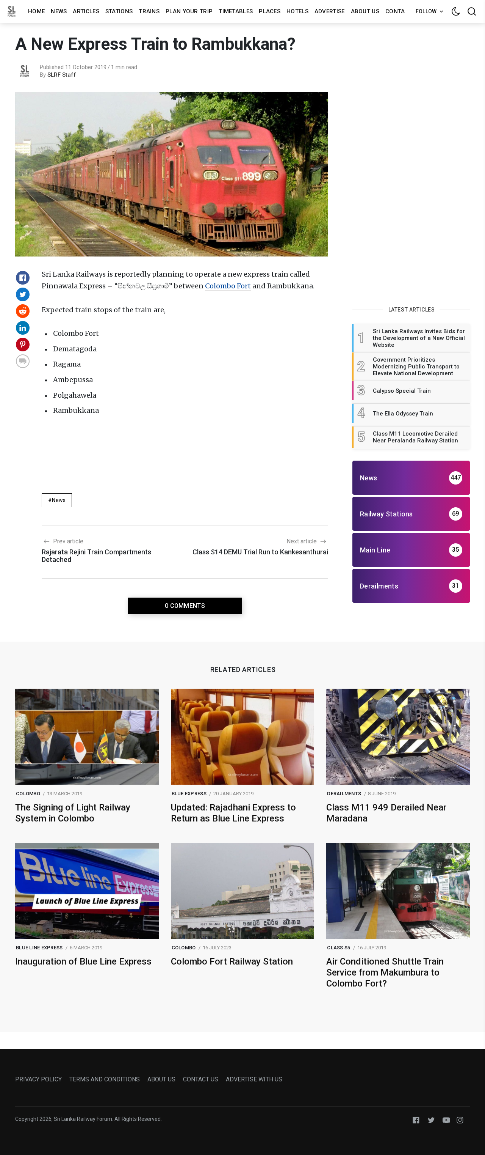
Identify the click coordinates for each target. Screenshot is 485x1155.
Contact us (403, 11)
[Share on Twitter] (23, 294)
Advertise (329, 11)
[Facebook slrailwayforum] (416, 1119)
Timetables (236, 11)
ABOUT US (161, 1079)
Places (269, 11)
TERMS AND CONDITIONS (104, 1079)
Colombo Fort (228, 286)
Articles (86, 11)
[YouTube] (446, 1119)
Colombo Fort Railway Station (232, 961)
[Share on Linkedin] (23, 328)
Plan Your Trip (189, 11)
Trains (149, 11)
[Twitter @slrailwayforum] (431, 1119)
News (59, 11)
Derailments (344, 793)
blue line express (39, 947)
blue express (189, 793)
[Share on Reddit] (23, 311)
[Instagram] (460, 1119)
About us (365, 11)
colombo (28, 793)
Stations (119, 11)
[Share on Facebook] (23, 278)
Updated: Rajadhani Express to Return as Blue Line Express (233, 813)
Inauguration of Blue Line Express (83, 961)
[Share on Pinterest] (23, 344)
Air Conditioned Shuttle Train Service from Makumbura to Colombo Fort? (385, 972)
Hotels (297, 11)
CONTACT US (200, 1079)
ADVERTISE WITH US (254, 1079)
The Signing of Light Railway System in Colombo (72, 813)
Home (36, 11)
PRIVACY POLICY (38, 1079)
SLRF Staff (61, 74)
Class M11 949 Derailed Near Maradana (386, 813)
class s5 (338, 947)
